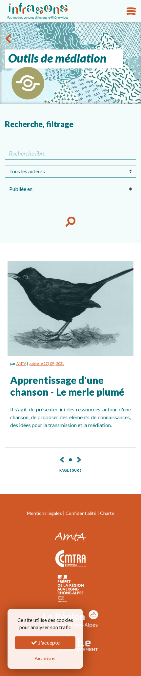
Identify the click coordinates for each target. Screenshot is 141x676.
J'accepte (48, 642)
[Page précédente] (62, 459)
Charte (107, 513)
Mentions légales (44, 513)
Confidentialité (81, 513)
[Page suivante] (79, 459)
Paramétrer (45, 658)
